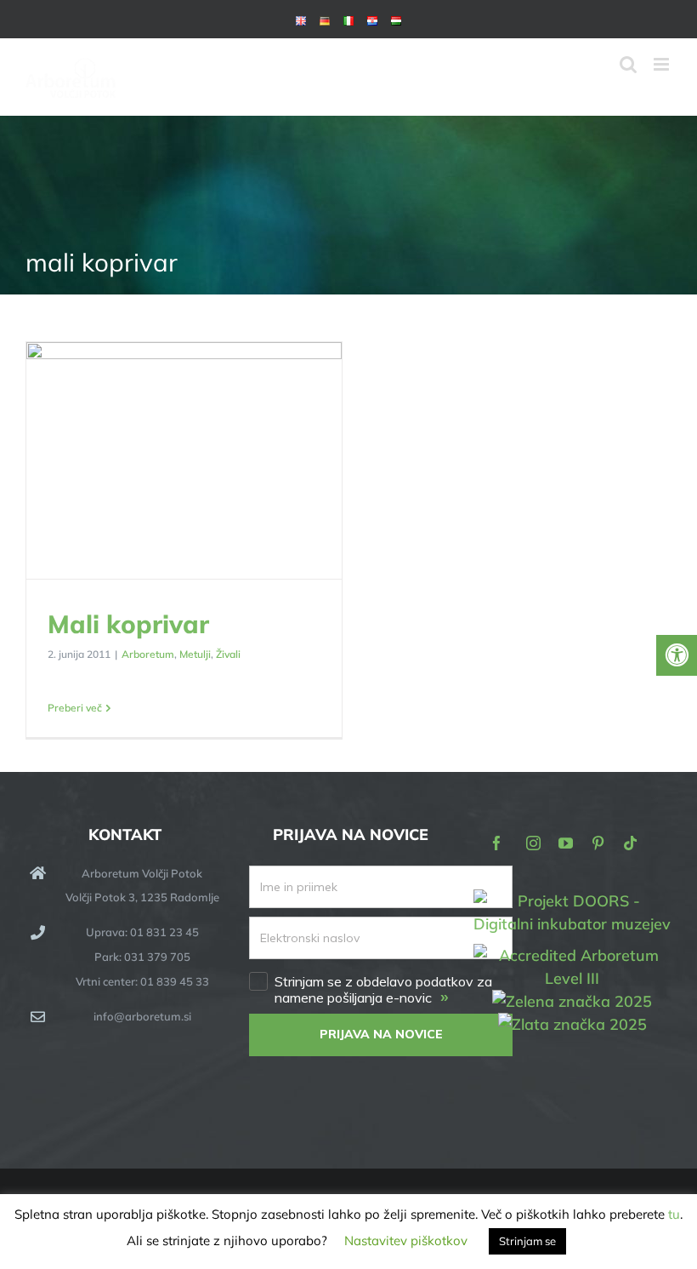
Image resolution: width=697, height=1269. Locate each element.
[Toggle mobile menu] (663, 64)
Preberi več (75, 707)
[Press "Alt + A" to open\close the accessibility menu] (676, 655)
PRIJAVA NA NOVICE (381, 1034)
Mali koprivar (184, 462)
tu (674, 1214)
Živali (228, 654)
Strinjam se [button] (527, 1241)
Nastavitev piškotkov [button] (406, 1240)
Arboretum (148, 654)
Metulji (195, 654)
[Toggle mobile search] (628, 64)
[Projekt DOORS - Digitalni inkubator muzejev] (572, 900)
